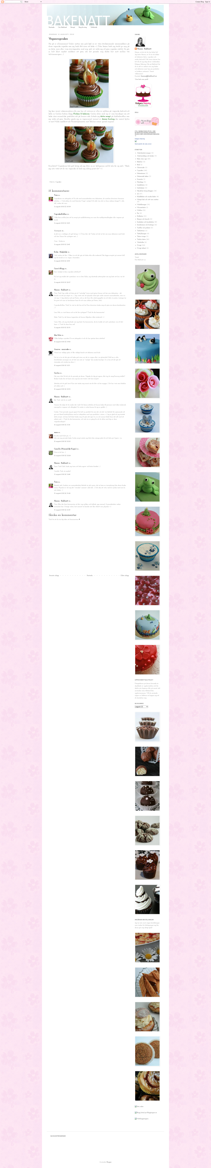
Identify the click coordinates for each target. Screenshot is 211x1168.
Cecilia (56, 373)
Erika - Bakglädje (60, 252)
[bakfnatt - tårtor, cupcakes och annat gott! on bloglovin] (147, 126)
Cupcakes (58, 182)
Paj (138, 213)
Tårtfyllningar (141, 234)
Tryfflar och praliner (143, 228)
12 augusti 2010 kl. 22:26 (62, 455)
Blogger (109, 1162)
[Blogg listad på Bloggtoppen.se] (146, 1113)
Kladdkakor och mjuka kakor (146, 197)
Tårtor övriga (141, 236)
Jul (138, 194)
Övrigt (139, 245)
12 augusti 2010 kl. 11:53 (62, 365)
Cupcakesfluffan (60, 214)
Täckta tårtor (141, 239)
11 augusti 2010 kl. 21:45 (62, 244)
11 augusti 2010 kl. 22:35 (62, 327)
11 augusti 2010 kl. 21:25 (62, 223)
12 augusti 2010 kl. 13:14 (62, 425)
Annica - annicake (61, 349)
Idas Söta (57, 335)
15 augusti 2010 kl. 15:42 (62, 493)
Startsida (51, 27)
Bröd (138, 165)
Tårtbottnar (141, 231)
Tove (56, 195)
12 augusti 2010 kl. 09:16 (62, 342)
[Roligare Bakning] (136, 142)
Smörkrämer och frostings (145, 225)
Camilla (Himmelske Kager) (65, 449)
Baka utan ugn (142, 159)
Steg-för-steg (83, 27)
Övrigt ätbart (141, 248)
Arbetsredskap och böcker (145, 156)
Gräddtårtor (141, 185)
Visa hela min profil (141, 79)
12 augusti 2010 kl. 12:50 (62, 389)
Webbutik (93, 27)
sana (56, 432)
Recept (73, 27)
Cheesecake (141, 167)
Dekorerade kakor (142, 176)
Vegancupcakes (58, 38)
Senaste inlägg (54, 575)
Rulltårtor (140, 216)
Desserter (140, 179)
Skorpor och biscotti (143, 219)
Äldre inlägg (124, 575)
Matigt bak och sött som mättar (147, 199)
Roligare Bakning (140, 138)
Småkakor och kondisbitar (145, 222)
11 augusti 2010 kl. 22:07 (62, 282)
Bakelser (139, 162)
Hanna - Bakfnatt (61, 290)
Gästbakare (140, 188)
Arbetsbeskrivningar (144, 153)
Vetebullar (140, 242)
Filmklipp (140, 182)
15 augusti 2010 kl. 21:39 (62, 510)
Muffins (139, 210)
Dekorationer (141, 173)
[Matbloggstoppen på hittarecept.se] (141, 1119)
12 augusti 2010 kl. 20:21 (62, 441)
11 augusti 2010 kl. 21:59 (62, 261)
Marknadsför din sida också (143, 144)
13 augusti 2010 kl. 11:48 (62, 474)
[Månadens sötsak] (139, 1106)
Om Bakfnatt (62, 27)
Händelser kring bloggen (145, 191)
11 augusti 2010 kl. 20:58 (62, 207)
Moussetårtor (141, 207)
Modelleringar (141, 204)
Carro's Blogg (59, 269)
